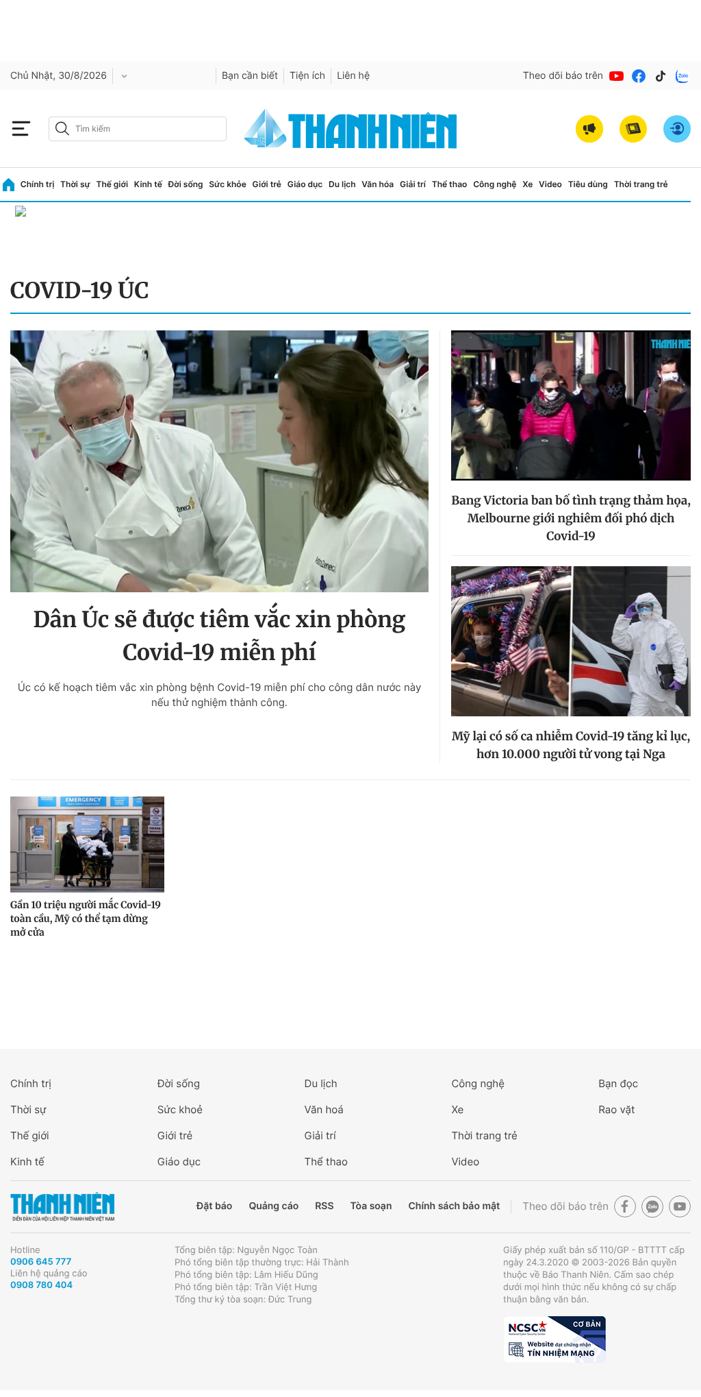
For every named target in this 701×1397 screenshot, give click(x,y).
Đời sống (185, 184)
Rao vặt (616, 1109)
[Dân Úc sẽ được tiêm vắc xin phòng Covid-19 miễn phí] (219, 461)
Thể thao (450, 184)
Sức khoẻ (180, 1109)
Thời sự (75, 184)
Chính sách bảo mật (454, 1206)
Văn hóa (377, 184)
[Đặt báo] (633, 129)
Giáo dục (305, 184)
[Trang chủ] (8, 185)
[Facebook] (638, 76)
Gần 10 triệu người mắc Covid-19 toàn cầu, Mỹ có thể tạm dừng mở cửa (85, 918)
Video (550, 184)
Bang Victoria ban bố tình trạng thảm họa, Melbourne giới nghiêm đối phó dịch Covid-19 (571, 518)
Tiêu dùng (588, 184)
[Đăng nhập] (677, 129)
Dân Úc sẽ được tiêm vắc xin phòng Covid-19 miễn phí (220, 636)
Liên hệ (353, 76)
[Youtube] (617, 76)
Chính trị (38, 184)
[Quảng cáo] (589, 129)
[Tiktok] (660, 76)
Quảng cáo (273, 1206)
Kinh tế (148, 184)
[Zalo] (682, 76)
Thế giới (112, 184)
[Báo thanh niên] (350, 128)
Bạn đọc (618, 1083)
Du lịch (342, 184)
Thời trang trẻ (641, 184)
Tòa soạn (371, 1206)
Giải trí (413, 184)
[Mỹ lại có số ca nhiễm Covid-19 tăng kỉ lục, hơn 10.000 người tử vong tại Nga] (571, 641)
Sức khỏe (227, 184)
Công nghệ (494, 184)
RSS (324, 1206)
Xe (527, 184)
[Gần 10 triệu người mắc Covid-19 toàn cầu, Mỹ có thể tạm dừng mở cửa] (87, 844)
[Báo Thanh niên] (62, 1207)
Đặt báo (214, 1206)
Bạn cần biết (250, 76)
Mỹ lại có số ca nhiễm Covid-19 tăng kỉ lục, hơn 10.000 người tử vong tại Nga (571, 745)
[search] (138, 129)
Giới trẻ (267, 184)
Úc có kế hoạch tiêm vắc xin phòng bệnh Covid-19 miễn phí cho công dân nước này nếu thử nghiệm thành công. (220, 695)
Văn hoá (324, 1109)
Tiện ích (307, 76)
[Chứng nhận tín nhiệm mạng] (554, 1339)
